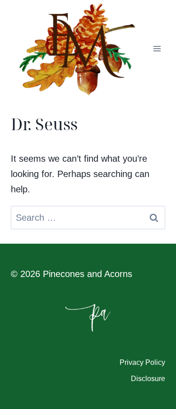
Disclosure (148, 378)
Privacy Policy (142, 362)
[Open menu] (156, 49)
